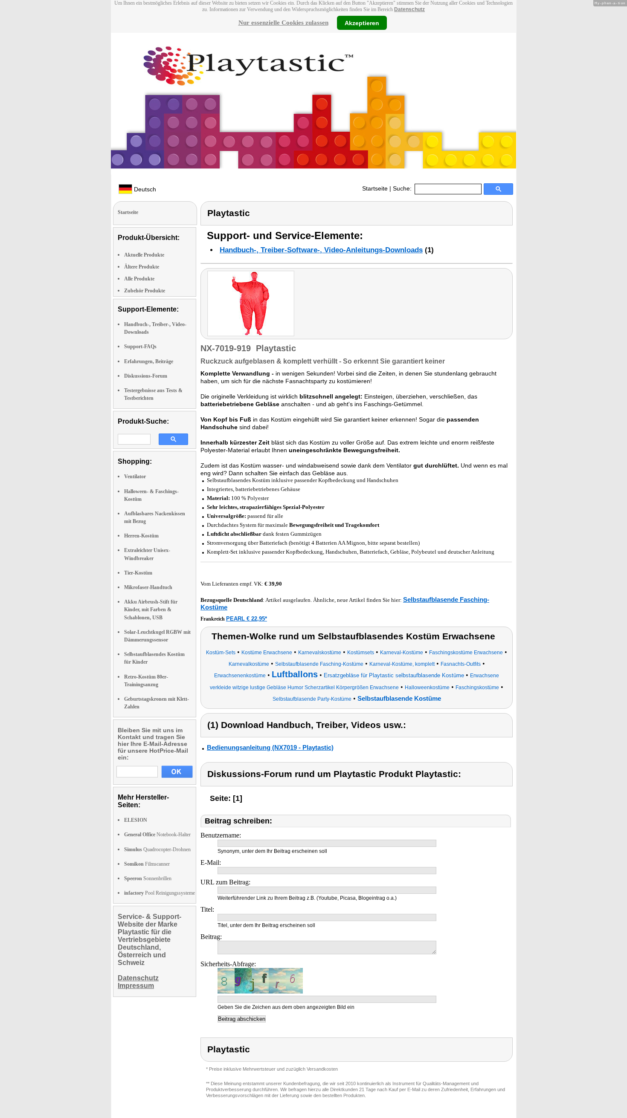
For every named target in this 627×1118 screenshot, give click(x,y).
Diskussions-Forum (145, 376)
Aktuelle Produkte (144, 255)
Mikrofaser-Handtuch (148, 587)
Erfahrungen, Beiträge (148, 361)
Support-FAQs (140, 347)
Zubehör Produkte (144, 291)
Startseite (375, 188)
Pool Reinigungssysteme (159, 893)
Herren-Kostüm (141, 536)
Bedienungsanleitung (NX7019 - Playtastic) (270, 747)
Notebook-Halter (157, 835)
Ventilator (135, 477)
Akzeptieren (362, 22)
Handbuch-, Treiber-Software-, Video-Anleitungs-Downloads (321, 250)
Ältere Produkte (141, 267)
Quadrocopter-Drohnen (157, 849)
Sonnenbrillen (147, 878)
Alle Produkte (139, 279)
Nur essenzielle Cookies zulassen (283, 22)
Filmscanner (147, 864)
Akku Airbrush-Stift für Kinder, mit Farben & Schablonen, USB (150, 609)
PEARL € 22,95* (246, 618)
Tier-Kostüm (138, 573)
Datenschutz (409, 9)
